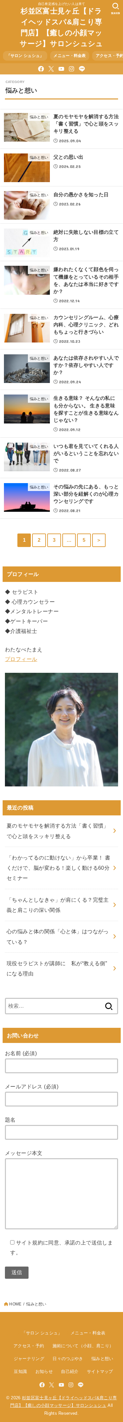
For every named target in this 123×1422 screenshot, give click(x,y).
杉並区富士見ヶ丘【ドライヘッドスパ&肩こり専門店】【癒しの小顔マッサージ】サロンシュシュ (61, 27)
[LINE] (82, 69)
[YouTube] (61, 69)
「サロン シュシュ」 (25, 56)
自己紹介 (69, 1371)
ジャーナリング (29, 1358)
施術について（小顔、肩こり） (82, 1345)
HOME (15, 1304)
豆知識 (20, 1371)
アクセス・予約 (28, 1345)
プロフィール (21, 659)
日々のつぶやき (67, 1358)
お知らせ (44, 1371)
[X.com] (51, 69)
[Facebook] (41, 69)
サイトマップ (100, 1371)
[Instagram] (71, 69)
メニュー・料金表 (69, 56)
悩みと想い (102, 1358)
